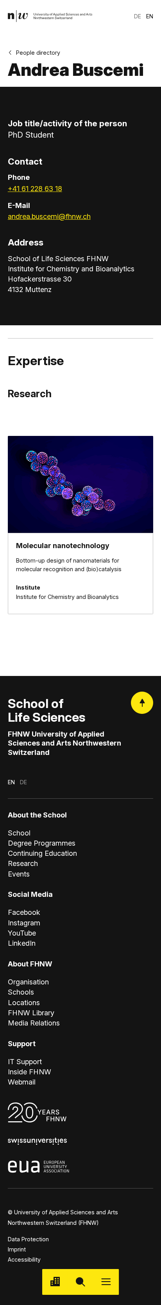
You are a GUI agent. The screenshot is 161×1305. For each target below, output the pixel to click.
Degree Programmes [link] (41, 843)
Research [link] (23, 863)
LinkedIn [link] (22, 943)
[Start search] (80, 1281)
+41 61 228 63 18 (35, 188)
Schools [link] (21, 992)
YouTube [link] (22, 933)
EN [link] (149, 16)
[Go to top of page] (142, 703)
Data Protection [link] (28, 1239)
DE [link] (137, 16)
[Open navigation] (106, 1281)
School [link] (19, 832)
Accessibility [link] (24, 1259)
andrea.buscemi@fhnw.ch (49, 216)
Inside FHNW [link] (29, 1071)
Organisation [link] (28, 981)
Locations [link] (24, 1002)
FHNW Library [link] (31, 1012)
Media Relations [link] (34, 1022)
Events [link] (19, 873)
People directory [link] (38, 52)
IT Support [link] (25, 1061)
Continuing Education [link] (42, 853)
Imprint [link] (17, 1249)
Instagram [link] (24, 922)
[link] (50, 16)
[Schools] (55, 1281)
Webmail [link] (22, 1081)
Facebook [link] (24, 912)
